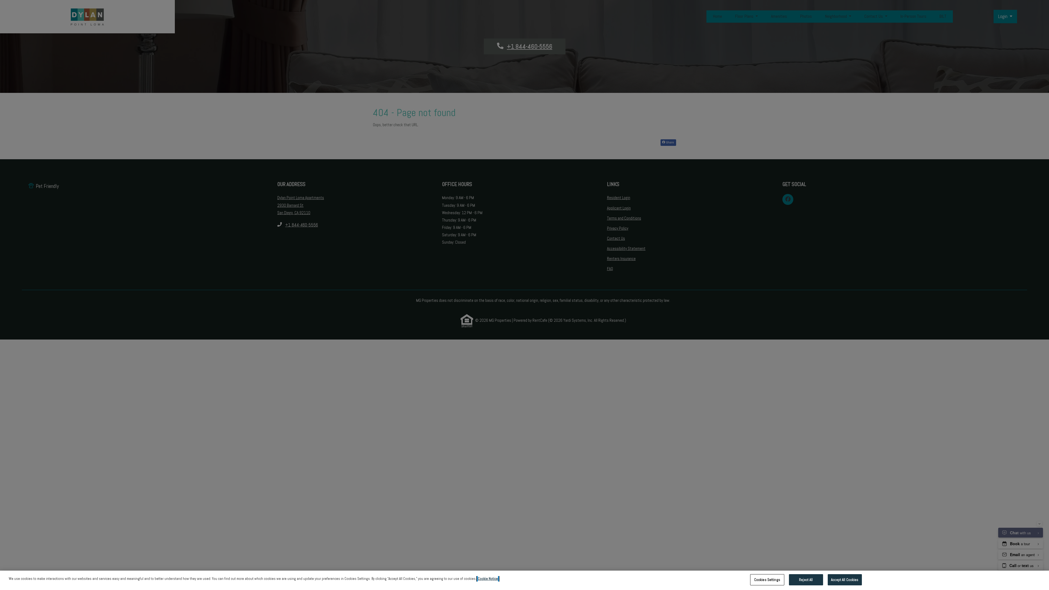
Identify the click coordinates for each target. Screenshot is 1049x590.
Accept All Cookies (844, 579)
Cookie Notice (488, 578)
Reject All (806, 579)
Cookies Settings (767, 579)
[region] (524, 580)
